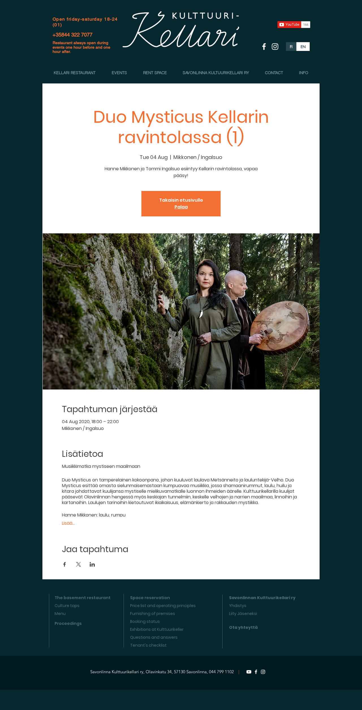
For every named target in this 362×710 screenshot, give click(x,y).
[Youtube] (249, 672)
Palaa (181, 207)
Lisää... (68, 523)
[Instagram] (263, 672)
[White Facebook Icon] (264, 46)
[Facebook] (256, 672)
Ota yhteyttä (243, 627)
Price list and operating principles (163, 605)
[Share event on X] (78, 564)
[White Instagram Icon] (275, 46)
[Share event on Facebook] (64, 564)
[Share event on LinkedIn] (92, 564)
